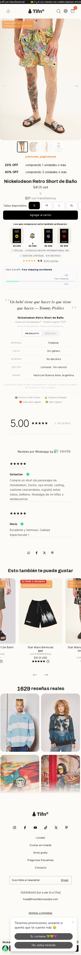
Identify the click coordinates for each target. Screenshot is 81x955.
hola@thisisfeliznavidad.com (40, 899)
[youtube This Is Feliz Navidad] (35, 827)
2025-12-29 (18, 517)
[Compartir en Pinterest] (52, 553)
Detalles (50, 333)
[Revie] (62, 451)
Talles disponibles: (15, 205)
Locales (40, 837)
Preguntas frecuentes (40, 860)
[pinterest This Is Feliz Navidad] (66, 827)
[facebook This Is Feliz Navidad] (25, 827)
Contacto (40, 867)
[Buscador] (58, 11)
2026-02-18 (18, 467)
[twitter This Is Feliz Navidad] (56, 827)
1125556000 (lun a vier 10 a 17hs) (41, 892)
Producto (32, 333)
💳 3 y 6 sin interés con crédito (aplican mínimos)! (43, 1)
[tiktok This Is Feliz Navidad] (45, 827)
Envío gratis (40, 852)
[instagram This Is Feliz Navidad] (14, 827)
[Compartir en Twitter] (45, 553)
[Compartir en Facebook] (37, 553)
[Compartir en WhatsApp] (28, 553)
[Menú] (9, 11)
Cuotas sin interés (40, 845)
